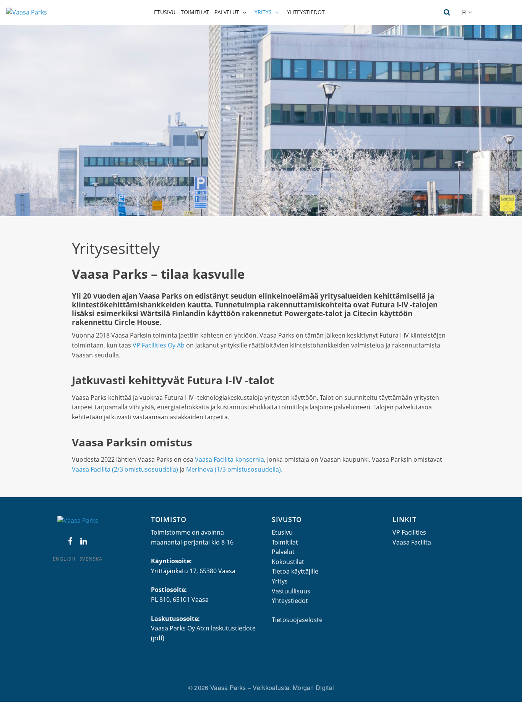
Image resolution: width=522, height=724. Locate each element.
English (64, 558)
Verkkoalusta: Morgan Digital (293, 687)
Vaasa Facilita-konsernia (229, 459)
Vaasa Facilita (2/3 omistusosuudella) (126, 469)
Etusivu (164, 12)
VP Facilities (409, 532)
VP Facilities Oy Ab (159, 345)
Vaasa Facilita (411, 542)
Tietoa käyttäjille (295, 571)
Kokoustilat (288, 562)
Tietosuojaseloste (297, 620)
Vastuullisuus (291, 591)
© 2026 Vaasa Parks (218, 687)
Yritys (263, 12)
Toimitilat (195, 12)
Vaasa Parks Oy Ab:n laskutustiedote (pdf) (203, 633)
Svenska (90, 558)
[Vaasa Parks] (26, 12)
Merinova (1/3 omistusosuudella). (234, 469)
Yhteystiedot (306, 12)
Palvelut (226, 12)
